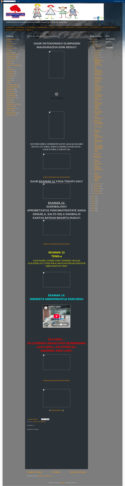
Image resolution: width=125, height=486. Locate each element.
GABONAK (9, 63)
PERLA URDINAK (11, 97)
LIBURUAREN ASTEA (12, 84)
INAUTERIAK (9, 76)
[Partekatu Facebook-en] (47, 419)
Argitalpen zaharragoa (78, 472)
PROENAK (9, 102)
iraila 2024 (96, 55)
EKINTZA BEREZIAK (11, 54)
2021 (93, 201)
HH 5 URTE (9, 69)
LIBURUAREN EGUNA (12, 87)
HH (7, 67)
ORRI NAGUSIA (19, 30)
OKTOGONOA (20, 27)
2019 (93, 206)
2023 (93, 196)
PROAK (8, 100)
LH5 (7, 82)
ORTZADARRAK (31, 27)
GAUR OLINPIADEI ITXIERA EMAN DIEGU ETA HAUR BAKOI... (98, 72)
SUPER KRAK (10, 106)
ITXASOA (8, 80)
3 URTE (35, 421)
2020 (93, 203)
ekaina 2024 (96, 57)
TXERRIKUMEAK (11, 108)
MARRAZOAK (10, 89)
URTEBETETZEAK (11, 113)
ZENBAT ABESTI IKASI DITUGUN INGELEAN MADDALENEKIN (98, 167)
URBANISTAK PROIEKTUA (97, 156)
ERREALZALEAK (69, 27)
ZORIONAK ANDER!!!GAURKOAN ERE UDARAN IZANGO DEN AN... (98, 63)
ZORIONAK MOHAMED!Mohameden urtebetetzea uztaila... (98, 80)
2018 (93, 208)
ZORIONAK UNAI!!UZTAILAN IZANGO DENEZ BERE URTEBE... (98, 88)
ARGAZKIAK (9, 43)
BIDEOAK (9, 46)
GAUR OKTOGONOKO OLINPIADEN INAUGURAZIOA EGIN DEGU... (98, 147)
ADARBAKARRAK (43, 27)
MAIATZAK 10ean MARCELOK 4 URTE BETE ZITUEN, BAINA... (97, 177)
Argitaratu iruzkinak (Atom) (45, 476)
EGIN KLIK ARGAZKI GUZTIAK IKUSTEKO (56, 177)
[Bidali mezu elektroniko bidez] (42, 419)
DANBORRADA (10, 48)
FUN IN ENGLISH (95, 27)
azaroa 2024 (97, 50)
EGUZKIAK (9, 52)
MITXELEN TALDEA (82, 27)
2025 (93, 41)
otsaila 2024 (96, 191)
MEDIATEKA (9, 30)
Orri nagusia (55, 472)
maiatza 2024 (97, 184)
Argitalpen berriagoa (34, 472)
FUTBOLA (9, 61)
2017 (93, 210)
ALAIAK (8, 41)
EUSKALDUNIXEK (11, 59)
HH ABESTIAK (10, 27)
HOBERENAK (10, 71)
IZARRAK (52, 27)
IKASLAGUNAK (10, 74)
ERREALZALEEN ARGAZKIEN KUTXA (97, 113)
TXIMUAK (28, 30)
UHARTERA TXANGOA (96, 131)
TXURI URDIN (97, 153)
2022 (93, 198)
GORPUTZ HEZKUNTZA (108, 27)
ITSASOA (8, 78)
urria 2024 (96, 52)
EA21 (7, 50)
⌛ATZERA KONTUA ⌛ (56, 410)
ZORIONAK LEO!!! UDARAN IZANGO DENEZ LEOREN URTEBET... (97, 105)
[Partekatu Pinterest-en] (48, 419)
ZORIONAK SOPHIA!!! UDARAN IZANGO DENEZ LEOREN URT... (98, 96)
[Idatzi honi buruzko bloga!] (43, 419)
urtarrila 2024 (97, 193)
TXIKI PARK (9, 110)
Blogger (63, 482)
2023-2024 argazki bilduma (98, 117)
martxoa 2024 (97, 188)
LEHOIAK (60, 27)
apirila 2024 (96, 186)
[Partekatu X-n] (45, 419)
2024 (93, 44)
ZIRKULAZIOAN (10, 115)
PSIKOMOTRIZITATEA (12, 104)
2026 (93, 39)
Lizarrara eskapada (96, 160)
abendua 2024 (97, 46)
